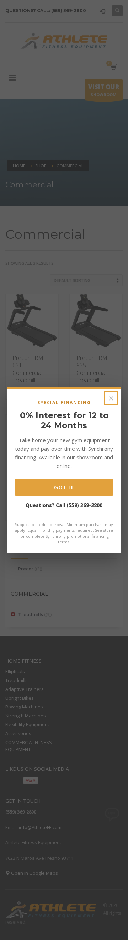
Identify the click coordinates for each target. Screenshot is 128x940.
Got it (64, 487)
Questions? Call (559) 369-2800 (64, 505)
